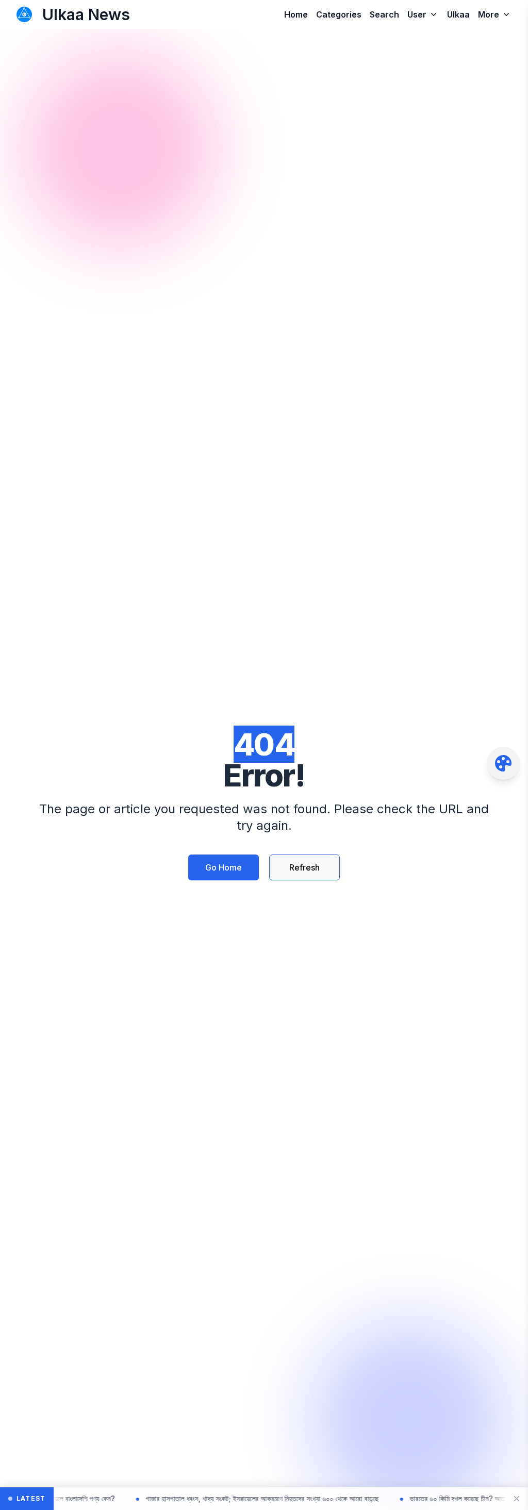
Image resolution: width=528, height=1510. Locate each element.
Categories (338, 14)
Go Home (223, 867)
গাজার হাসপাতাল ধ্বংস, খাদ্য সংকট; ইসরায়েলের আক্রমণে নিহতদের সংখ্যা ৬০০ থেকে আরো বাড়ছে (227, 1498)
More (488, 14)
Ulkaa (458, 14)
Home (296, 14)
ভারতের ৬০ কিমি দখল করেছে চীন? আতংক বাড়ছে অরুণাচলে (446, 1498)
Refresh (304, 867)
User (416, 14)
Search (384, 14)
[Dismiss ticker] (516, 1498)
